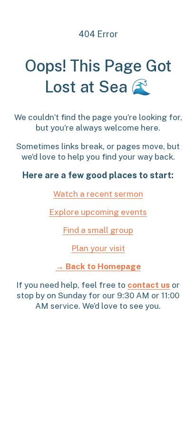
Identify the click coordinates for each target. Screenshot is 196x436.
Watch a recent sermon (98, 194)
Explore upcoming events (98, 212)
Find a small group (98, 230)
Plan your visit (98, 248)
